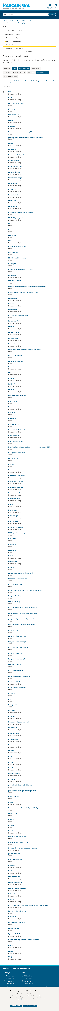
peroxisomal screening (15, 355)
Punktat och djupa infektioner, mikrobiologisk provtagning (27, 905)
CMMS (14, 68)
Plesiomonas (12, 510)
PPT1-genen (12, 705)
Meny (56, 7)
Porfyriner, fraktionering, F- (17, 636)
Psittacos (11, 899)
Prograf (10, 802)
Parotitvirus (12, 189)
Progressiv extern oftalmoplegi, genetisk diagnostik (25, 808)
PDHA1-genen (12, 264)
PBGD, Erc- (11, 229)
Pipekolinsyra (12, 413)
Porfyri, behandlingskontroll (17, 596)
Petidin (10, 378)
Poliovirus (11, 556)
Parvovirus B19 (13, 206)
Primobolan (12, 768)
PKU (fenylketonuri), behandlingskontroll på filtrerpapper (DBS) (29, 447)
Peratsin (11, 327)
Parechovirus (12, 183)
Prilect (10, 756)
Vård (9, 21)
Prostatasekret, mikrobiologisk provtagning (22, 848)
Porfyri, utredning (14, 602)
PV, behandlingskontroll (16, 922)
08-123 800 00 (10, 978)
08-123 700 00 (28, 978)
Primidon (11, 762)
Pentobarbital (12, 298)
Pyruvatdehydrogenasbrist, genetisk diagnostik (23, 940)
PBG (9, 223)
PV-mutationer (13, 928)
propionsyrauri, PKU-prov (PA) (18, 842)
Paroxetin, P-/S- (13, 195)
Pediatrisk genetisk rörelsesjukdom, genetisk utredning (26, 287)
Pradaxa (11, 710)
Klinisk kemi (31, 72)
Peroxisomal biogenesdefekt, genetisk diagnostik (24, 350)
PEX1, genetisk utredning (16, 395)
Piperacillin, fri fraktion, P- (17, 430)
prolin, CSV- (12, 814)
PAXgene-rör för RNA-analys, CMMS (20, 212)
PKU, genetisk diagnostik (16, 453)
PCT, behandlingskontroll (16, 246)
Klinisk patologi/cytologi (10, 76)
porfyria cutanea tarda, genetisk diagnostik (22, 613)
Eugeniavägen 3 (28, 983)
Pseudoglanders (13, 877)
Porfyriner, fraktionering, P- (17, 642)
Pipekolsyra (12, 418)
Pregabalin (11, 716)
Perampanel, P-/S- (14, 321)
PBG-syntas (12, 235)
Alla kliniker (7, 68)
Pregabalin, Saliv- (14, 739)
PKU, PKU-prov (13, 458)
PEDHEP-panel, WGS (15, 281)
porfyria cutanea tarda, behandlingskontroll (22, 607)
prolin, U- (11, 825)
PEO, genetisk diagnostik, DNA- (18, 315)
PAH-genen (12, 109)
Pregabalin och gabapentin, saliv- (19, 722)
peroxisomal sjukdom (15, 361)
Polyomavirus (12, 561)
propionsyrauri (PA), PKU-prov (18, 836)
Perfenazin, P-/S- (13, 332)
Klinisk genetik (36, 68)
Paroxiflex (11, 201)
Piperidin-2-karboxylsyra (16, 441)
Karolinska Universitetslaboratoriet (14, 34)
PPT (9, 699)
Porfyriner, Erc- (13, 630)
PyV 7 (10, 951)
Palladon (11, 120)
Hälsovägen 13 (10, 983)
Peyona (10, 407)
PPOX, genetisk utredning (16, 688)
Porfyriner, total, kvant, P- (17, 659)
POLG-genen (12, 539)
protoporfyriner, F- (14, 859)
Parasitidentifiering (14, 178)
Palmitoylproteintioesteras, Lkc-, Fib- (20, 132)
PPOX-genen (12, 693)
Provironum (12, 871)
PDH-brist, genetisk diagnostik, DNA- (20, 269)
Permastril (11, 344)
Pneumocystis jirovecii (15, 527)
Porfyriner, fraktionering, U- (17, 647)
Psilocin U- (11, 894)
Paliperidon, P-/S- (14, 115)
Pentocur (11, 304)
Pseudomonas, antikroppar (17, 888)
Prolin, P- (11, 819)
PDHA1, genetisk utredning (17, 258)
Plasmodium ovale (14, 493)
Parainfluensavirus (14, 166)
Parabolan (11, 149)
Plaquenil (11, 470)
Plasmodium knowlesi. (15, 481)
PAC (9, 97)
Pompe (10, 567)
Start (5, 21)
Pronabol (11, 831)
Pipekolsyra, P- (13, 424)
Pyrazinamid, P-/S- (14, 934)
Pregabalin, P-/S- (13, 733)
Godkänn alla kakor (30, 1005)
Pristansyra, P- (13, 796)
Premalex (11, 745)
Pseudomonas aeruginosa (16, 882)
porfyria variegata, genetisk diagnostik (21, 624)
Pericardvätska (13, 338)
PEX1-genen (12, 401)
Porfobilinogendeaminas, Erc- (18, 579)
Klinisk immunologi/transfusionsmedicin (14, 72)
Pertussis (11, 367)
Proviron (11, 865)
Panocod (11, 143)
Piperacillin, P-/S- (13, 435)
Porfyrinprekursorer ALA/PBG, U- (19, 676)
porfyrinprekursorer (15, 670)
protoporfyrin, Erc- (14, 854)
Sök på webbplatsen (9, 14)
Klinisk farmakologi (24, 68)
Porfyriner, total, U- (14, 665)
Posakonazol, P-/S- (14, 682)
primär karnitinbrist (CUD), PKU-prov (20, 785)
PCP (9, 241)
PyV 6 (10, 945)
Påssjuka (11, 957)
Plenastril (11, 504)
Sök (52, 14)
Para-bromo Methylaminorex (18, 155)
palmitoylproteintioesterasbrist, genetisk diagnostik (25, 138)
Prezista (11, 751)
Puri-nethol (12, 917)
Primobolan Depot (14, 773)
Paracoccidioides (13, 160)
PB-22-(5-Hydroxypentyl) (16, 218)
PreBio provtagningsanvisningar (14, 48)
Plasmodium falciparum (16, 476)
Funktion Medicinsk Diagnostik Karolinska (24, 21)
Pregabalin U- (12, 728)
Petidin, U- (11, 384)
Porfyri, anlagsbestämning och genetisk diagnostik (25, 590)
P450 (9, 92)
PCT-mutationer (13, 252)
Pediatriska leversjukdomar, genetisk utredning (24, 292)
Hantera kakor (16, 1005)
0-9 (15, 83)
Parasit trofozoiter (14, 172)
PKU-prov (11, 464)
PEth (9, 372)
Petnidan (11, 390)
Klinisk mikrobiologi (42, 72)
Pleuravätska (12, 521)
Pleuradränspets (13, 516)
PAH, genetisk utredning (16, 103)
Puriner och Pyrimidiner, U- (17, 911)
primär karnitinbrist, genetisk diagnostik (21, 791)
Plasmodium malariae (15, 487)
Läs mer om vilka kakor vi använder (20, 1000)
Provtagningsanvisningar (25, 23)
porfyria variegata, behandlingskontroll (21, 619)
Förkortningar (9, 44)
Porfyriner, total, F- (14, 653)
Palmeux (11, 126)
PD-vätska (11, 275)
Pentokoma (12, 309)
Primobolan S (12, 779)
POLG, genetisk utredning (16, 533)
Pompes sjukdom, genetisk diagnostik (20, 573)
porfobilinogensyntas (15, 584)
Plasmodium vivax (14, 498)
